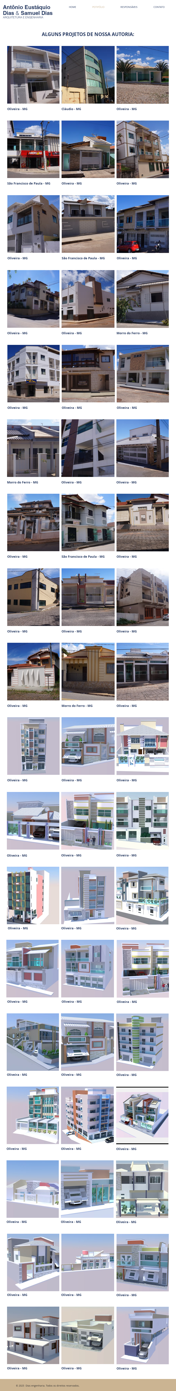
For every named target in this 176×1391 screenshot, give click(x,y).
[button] (33, 75)
